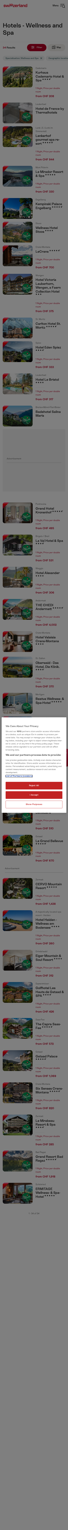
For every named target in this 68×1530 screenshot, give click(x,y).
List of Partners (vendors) (19, 776)
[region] (34, 765)
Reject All (34, 785)
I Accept (34, 795)
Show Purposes (34, 804)
